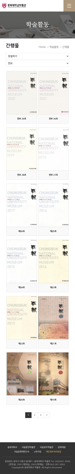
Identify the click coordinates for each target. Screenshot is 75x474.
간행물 (65, 47)
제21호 (53, 344)
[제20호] (22, 373)
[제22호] (22, 317)
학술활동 (54, 47)
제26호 (21, 231)
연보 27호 (53, 175)
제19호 (53, 400)
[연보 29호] (22, 92)
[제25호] (53, 205)
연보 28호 (21, 175)
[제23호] (53, 261)
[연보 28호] (22, 149)
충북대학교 (12, 447)
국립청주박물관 (46, 447)
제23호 (53, 287)
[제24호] (22, 261)
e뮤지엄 (37, 452)
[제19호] (53, 373)
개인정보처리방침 (53, 452)
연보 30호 (53, 119)
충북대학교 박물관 (19, 5)
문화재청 (62, 447)
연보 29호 (21, 119)
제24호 (21, 287)
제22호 (21, 344)
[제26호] (22, 205)
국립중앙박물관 (28, 447)
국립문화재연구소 (21, 452)
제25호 (53, 231)
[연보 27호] (53, 149)
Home (42, 47)
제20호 (21, 400)
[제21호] (53, 317)
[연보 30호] (53, 92)
